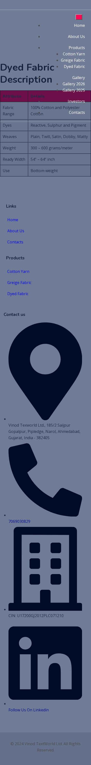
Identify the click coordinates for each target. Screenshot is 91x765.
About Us (76, 36)
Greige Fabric (73, 60)
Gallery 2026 (74, 84)
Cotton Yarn (74, 54)
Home (79, 25)
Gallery (78, 77)
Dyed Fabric (74, 66)
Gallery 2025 (74, 90)
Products (77, 47)
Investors (76, 101)
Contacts (77, 112)
